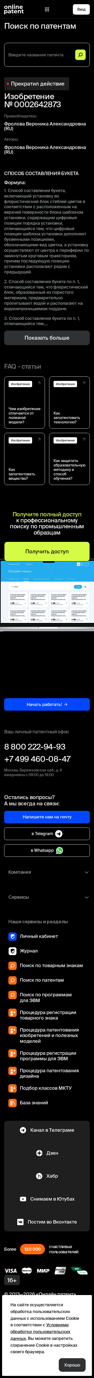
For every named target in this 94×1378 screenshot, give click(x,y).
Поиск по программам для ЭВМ (46, 997)
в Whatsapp (42, 850)
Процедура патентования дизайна (49, 1073)
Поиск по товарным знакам (51, 965)
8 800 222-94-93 (34, 747)
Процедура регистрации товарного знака (48, 1015)
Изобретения (20, 384)
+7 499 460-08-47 (37, 759)
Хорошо (72, 1365)
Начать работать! (44, 704)
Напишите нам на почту (47, 816)
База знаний (34, 1102)
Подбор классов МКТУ (46, 1088)
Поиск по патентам (42, 980)
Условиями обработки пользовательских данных (40, 1331)
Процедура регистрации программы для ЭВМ (48, 1056)
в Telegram (42, 833)
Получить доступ (47, 551)
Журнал (29, 951)
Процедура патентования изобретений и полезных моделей (49, 1035)
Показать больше (47, 338)
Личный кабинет (39, 936)
